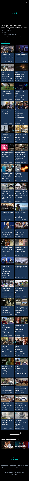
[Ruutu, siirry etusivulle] (14, 459)
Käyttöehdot (4, 465)
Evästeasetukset (19, 472)
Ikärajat (18, 468)
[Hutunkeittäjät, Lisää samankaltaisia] (21, 445)
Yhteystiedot (22, 470)
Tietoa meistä (14, 474)
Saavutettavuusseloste (8, 468)
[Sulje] (26, 2)
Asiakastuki (6, 470)
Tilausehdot (13, 465)
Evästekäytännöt (9, 472)
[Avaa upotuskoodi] (27, 6)
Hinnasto (24, 468)
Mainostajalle (14, 470)
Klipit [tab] (5, 42)
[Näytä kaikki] (14, 444)
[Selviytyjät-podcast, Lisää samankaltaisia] (7, 445)
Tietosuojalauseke (23, 465)
